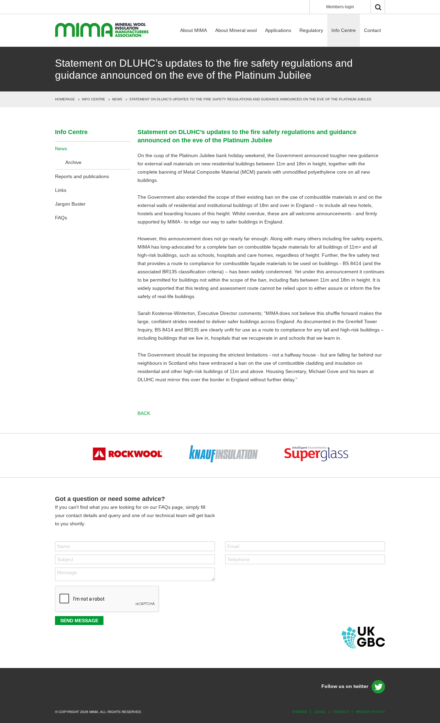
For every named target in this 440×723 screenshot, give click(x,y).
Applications (278, 30)
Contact (372, 30)
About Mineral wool (236, 30)
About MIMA (193, 30)
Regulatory (311, 30)
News (117, 99)
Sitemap (299, 712)
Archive (73, 162)
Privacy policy (370, 712)
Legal (320, 712)
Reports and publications (82, 176)
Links (60, 190)
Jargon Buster (70, 204)
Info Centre (343, 30)
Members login (340, 6)
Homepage (65, 99)
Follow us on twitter (344, 686)
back (144, 413)
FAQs (61, 217)
